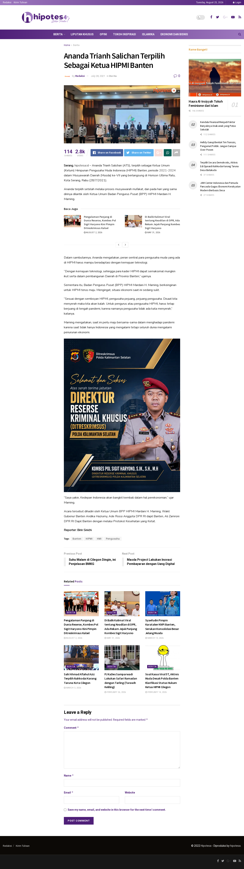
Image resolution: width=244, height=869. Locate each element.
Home (67, 45)
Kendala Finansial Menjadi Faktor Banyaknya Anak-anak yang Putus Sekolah (218, 125)
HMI (99, 538)
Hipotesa (206, 845)
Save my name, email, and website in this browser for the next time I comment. (117, 809)
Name (69, 775)
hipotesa (235, 845)
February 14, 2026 (157, 692)
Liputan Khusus (82, 34)
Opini (103, 34)
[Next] (125, 244)
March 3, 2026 (73, 688)
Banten (77, 538)
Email (68, 792)
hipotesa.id (82, 165)
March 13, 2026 (155, 638)
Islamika (148, 34)
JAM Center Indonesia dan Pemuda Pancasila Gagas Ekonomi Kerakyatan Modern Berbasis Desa (220, 186)
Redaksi (7, 2)
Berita (58, 34)
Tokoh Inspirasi (124, 34)
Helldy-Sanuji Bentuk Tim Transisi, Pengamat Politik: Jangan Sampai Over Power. (218, 146)
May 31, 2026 (153, 232)
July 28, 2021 (98, 76)
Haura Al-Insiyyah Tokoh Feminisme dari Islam (206, 103)
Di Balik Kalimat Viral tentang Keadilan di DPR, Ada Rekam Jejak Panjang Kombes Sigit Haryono (162, 222)
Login (238, 2)
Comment (71, 727)
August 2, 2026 (94, 232)
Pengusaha (113, 538)
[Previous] (118, 244)
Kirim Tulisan (20, 2)
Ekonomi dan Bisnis (174, 34)
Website (130, 792)
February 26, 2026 (116, 692)
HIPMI (89, 538)
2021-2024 (167, 170)
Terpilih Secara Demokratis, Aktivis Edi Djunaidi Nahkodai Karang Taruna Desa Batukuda (219, 166)
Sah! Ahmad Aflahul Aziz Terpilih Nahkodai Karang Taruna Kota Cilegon (80, 678)
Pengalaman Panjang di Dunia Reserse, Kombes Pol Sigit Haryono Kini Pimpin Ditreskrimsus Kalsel (100, 222)
